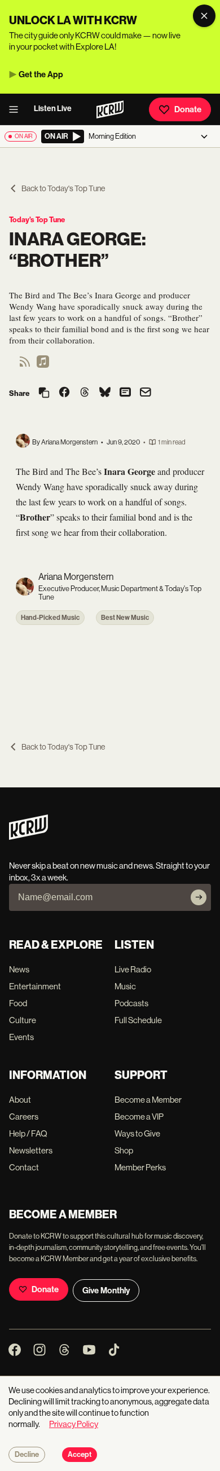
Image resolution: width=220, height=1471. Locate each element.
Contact (24, 1167)
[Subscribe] (198, 897)
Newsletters (30, 1150)
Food (18, 1003)
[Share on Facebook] (64, 393)
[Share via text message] (125, 393)
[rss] (25, 365)
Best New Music (125, 618)
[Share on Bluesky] (105, 393)
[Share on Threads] (84, 393)
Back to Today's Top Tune (63, 188)
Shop (124, 1150)
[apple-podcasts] (43, 365)
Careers (23, 1116)
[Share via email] (145, 393)
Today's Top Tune (37, 219)
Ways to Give (137, 1133)
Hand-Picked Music (50, 618)
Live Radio (133, 969)
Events (21, 1037)
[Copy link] (44, 393)
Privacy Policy (73, 1424)
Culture (22, 1020)
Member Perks (140, 1167)
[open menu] (17, 109)
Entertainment (35, 986)
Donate (187, 109)
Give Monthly (106, 1290)
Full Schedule (138, 1020)
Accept (79, 1454)
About (20, 1099)
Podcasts (131, 1003)
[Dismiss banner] (204, 16)
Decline (27, 1454)
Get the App (41, 74)
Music (125, 986)
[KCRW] (28, 837)
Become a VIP (139, 1116)
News (19, 969)
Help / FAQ (28, 1133)
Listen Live (53, 108)
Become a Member (148, 1099)
